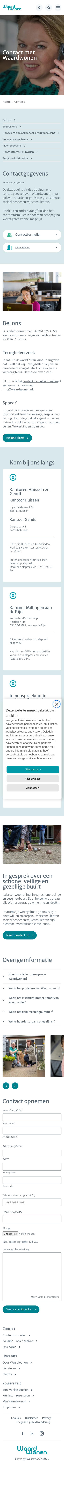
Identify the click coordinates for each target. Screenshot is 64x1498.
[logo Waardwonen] (12, 7)
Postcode (8, 1186)
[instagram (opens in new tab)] (41, 1433)
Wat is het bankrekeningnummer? (31, 1011)
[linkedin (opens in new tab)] (32, 1433)
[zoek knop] (48, 7)
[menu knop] (58, 7)
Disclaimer (31, 1418)
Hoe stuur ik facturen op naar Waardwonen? (27, 976)
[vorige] (6, 1085)
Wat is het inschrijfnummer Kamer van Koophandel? (34, 1000)
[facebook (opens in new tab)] (22, 1433)
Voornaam (9, 1123)
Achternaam (10, 1136)
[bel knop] (39, 7)
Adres (6, 1158)
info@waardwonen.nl (18, 389)
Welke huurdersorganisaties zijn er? (32, 1021)
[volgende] (15, 1085)
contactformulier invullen (40, 381)
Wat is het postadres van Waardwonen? (34, 988)
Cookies (16, 1418)
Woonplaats (9, 1172)
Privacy (46, 1418)
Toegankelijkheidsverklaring (33, 1422)
